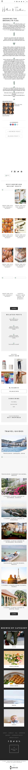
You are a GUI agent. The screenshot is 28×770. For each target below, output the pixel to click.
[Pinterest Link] (21, 1)
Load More (14, 308)
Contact (11, 733)
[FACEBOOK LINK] (11, 172)
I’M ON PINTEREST (14, 416)
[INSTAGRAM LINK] (15, 172)
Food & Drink (14, 685)
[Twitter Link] (19, 1)
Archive (7, 735)
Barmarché (12, 24)
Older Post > (14, 136)
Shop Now (14, 356)
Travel (14, 705)
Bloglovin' (14, 404)
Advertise (22, 733)
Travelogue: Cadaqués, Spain (14, 453)
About (5, 733)
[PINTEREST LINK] (21, 172)
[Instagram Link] (16, 1)
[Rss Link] (23, 1)
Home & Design (14, 666)
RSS (14, 406)
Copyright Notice (17, 735)
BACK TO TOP (14, 750)
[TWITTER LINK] (18, 172)
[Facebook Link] (14, 1)
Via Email (14, 401)
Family (14, 724)
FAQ (16, 733)
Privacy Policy (14, 737)
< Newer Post (13, 131)
